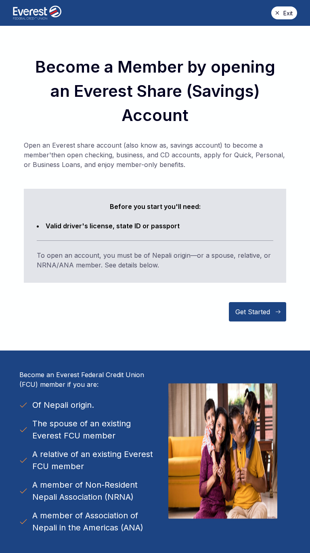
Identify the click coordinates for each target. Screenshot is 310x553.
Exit (288, 13)
